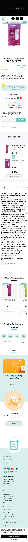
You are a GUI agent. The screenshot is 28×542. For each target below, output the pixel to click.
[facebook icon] (3, 463)
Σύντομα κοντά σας (14, 176)
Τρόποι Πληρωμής (7, 498)
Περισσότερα (14, 539)
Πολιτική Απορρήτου (8, 479)
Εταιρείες (5, 488)
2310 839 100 (7, 459)
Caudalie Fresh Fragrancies (18, 126)
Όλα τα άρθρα (14, 384)
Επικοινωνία (6, 505)
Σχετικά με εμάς (7, 494)
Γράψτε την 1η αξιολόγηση (16, 73)
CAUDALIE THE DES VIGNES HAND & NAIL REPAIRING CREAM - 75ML (9, 300)
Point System (6, 502)
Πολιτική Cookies (7, 485)
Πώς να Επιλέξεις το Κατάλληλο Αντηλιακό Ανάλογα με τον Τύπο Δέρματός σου (14, 376)
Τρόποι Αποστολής (7, 500)
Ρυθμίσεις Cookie (7, 507)
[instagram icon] (7, 463)
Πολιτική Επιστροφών (8, 481)
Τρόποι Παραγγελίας (8, 496)
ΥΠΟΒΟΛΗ (21, 120)
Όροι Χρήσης (6, 483)
